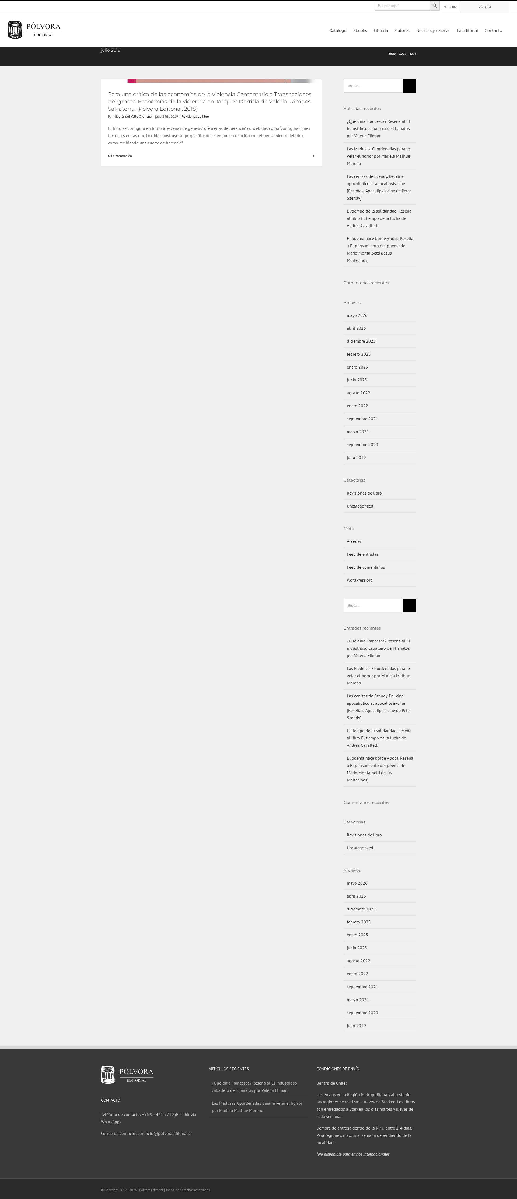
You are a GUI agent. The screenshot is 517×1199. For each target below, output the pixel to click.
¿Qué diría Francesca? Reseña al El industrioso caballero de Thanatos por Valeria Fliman (378, 128)
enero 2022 (357, 405)
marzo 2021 (358, 431)
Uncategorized (360, 506)
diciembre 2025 (361, 341)
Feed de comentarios (366, 567)
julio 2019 (356, 457)
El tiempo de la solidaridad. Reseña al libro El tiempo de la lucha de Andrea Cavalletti (379, 218)
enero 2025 (357, 367)
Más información (120, 156)
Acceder (354, 541)
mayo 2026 (357, 315)
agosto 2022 (358, 392)
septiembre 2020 (362, 444)
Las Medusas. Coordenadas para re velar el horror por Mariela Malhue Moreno (378, 156)
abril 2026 (356, 328)
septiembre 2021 (362, 418)
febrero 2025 (359, 354)
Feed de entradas (362, 554)
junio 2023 (357, 380)
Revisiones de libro (195, 116)
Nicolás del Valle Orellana (133, 116)
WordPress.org (360, 580)
